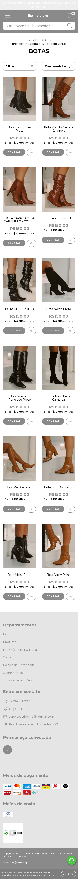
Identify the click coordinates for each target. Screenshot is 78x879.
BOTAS (43, 40)
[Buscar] (70, 26)
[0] (69, 17)
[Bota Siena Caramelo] (70, 509)
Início (30, 40)
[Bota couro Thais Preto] (31, 152)
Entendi (68, 874)
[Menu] (7, 16)
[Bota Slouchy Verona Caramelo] (70, 152)
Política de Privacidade (19, 665)
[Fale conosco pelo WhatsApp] (71, 860)
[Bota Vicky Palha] (70, 596)
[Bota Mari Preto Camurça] (70, 421)
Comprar (14, 152)
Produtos (9, 642)
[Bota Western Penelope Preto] (31, 421)
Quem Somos (13, 673)
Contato (8, 657)
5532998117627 (19, 701)
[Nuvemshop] (15, 863)
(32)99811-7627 (19, 709)
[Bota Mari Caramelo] (31, 509)
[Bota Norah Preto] (70, 330)
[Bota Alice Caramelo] (70, 240)
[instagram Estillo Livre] (7, 749)
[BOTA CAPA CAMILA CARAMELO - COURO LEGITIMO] (31, 243)
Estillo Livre (38, 16)
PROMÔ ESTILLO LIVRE (20, 650)
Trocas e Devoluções (17, 680)
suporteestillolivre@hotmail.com (31, 716)
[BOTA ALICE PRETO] (31, 330)
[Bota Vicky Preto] (31, 596)
